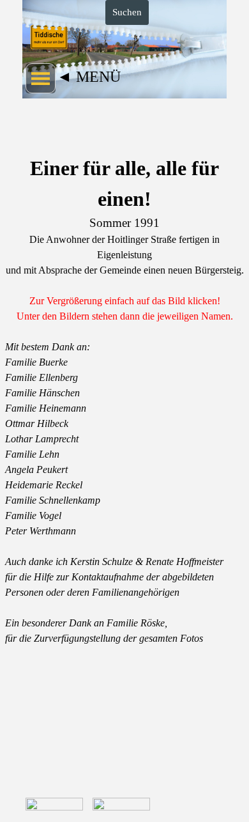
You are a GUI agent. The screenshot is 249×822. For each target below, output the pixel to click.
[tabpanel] (124, 238)
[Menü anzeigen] (41, 78)
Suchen (127, 12)
